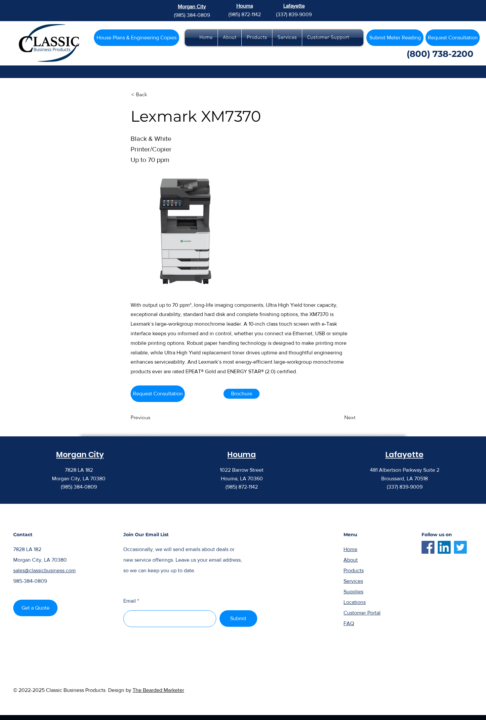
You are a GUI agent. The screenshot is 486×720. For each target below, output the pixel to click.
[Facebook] (428, 547)
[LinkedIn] (444, 547)
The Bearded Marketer (158, 690)
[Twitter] (460, 547)
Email (129, 601)
